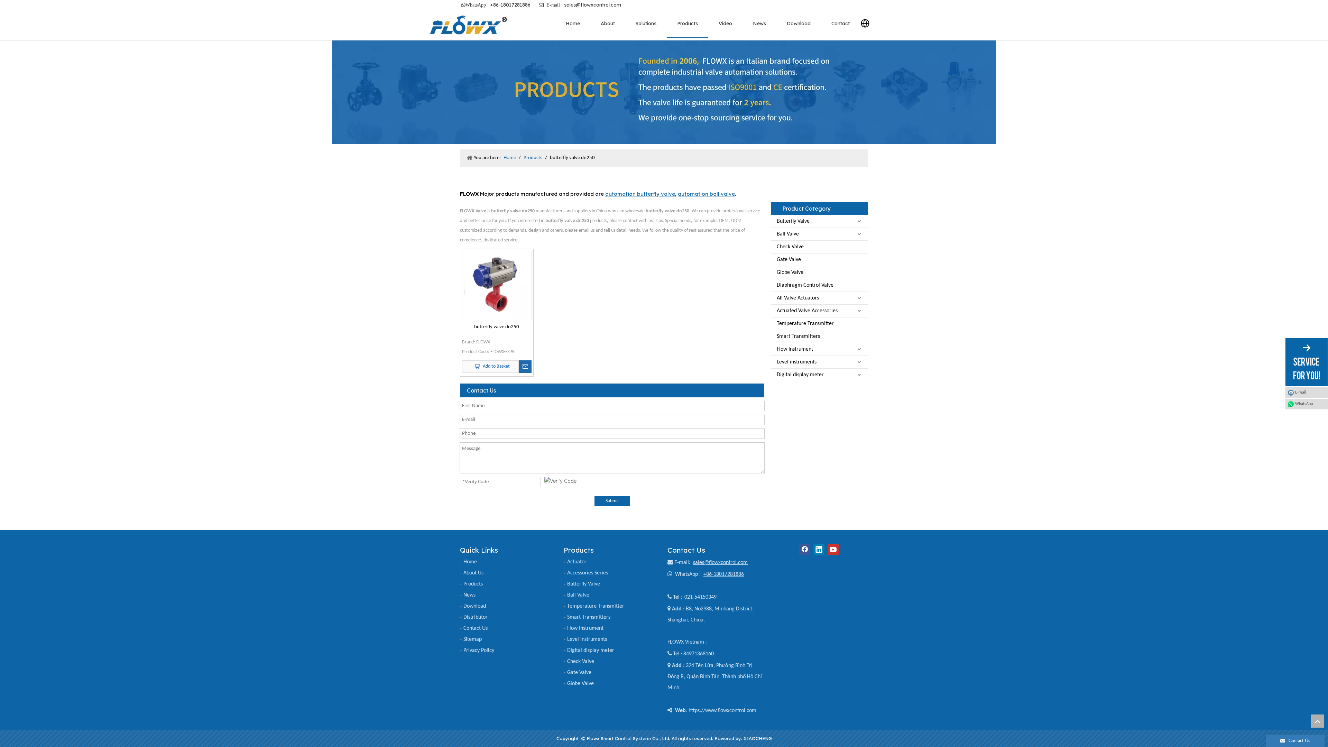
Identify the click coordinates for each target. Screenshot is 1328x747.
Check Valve (790, 247)
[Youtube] (833, 549)
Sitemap (472, 639)
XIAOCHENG (758, 738)
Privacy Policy (478, 650)
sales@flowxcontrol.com (592, 5)
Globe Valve (790, 272)
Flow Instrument (795, 349)
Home (470, 562)
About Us (473, 573)
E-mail (681, 562)
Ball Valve (788, 234)
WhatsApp (1304, 404)
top (1317, 721)
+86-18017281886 (510, 5)
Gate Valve (789, 259)
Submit (612, 501)
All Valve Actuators (798, 298)
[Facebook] (804, 549)
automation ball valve (706, 194)
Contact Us (475, 628)
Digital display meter (800, 375)
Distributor (475, 617)
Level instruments (797, 362)
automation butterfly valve (640, 194)
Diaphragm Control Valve (805, 285)
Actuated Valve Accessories (807, 311)
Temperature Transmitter (805, 323)
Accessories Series (587, 573)
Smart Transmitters (798, 336)
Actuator (577, 562)
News (469, 595)
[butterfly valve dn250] (496, 285)
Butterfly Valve (793, 221)
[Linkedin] (818, 549)
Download (474, 606)
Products (473, 584)
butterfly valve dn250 (496, 327)
